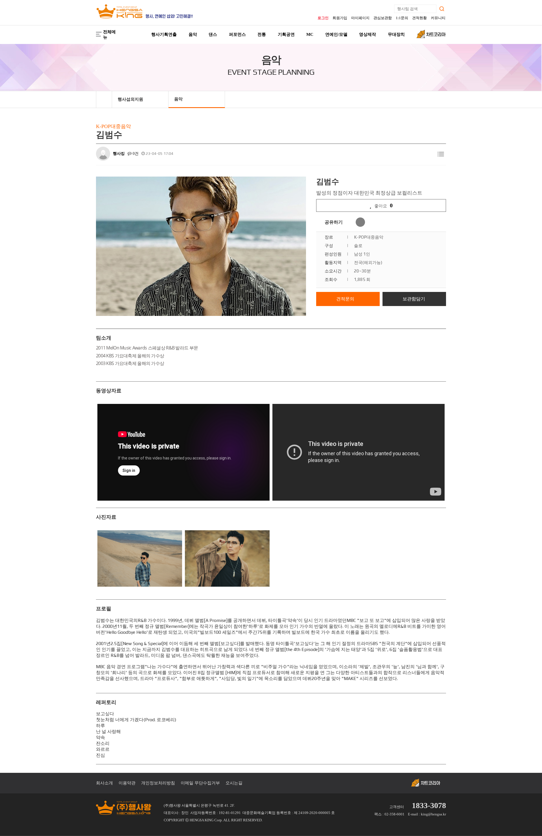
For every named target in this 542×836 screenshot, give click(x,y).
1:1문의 (402, 18)
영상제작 (367, 34)
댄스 (213, 34)
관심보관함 (382, 18)
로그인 (323, 18)
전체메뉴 (109, 34)
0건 (135, 153)
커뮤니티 (438, 18)
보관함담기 (414, 299)
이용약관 (127, 783)
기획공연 (286, 34)
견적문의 (345, 299)
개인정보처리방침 (158, 783)
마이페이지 (360, 18)
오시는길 (234, 783)
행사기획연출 (164, 34)
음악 (193, 34)
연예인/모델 (336, 34)
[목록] (441, 154)
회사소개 (104, 783)
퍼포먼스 (237, 34)
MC (309, 34)
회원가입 (340, 18)
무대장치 (396, 34)
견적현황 (419, 18)
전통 (261, 34)
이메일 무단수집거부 (200, 783)
